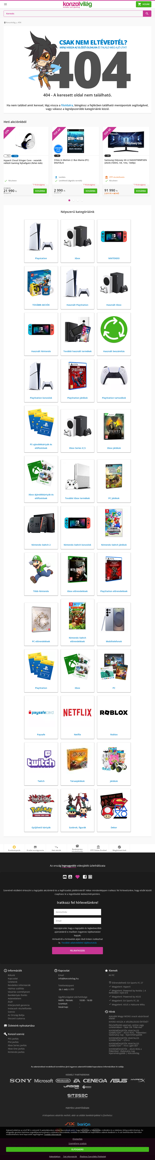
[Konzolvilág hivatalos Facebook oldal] (85, 877)
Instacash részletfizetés (19, 1008)
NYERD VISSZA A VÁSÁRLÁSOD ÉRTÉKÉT (128, 1021)
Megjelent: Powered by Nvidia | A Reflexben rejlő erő (127, 991)
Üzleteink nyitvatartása (21, 1025)
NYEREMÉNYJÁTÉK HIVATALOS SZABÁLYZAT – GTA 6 (124, 1039)
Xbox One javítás (16, 1048)
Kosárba (40, 190)
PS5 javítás (13, 1038)
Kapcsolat (13, 978)
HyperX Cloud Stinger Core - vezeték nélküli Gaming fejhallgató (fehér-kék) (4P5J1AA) (23, 163)
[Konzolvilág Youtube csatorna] (70, 877)
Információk (15, 970)
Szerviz (11, 1011)
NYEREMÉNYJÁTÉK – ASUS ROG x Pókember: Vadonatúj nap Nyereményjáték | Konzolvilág (125, 1051)
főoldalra (67, 105)
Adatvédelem (14, 998)
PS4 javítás (13, 1042)
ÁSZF (10, 1001)
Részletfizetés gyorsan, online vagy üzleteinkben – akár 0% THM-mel (126, 1026)
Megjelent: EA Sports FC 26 (124, 1000)
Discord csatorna (16, 1018)
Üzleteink (12, 981)
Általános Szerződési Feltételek (93, 1156)
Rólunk (11, 975)
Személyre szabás (78, 1143)
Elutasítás (77, 1139)
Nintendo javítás (16, 1052)
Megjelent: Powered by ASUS (125, 996)
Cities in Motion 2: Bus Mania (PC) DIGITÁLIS (71, 161)
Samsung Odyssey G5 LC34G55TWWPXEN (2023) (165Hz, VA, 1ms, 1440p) (125, 161)
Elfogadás (77, 1149)
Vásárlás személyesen (19, 991)
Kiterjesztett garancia (19, 1005)
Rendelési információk (19, 985)
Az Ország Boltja (16, 1015)
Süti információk (70, 1156)
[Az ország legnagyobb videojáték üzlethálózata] (77, 4)
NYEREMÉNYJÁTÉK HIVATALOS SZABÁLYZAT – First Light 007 (124, 1044)
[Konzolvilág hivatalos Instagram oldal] (90, 877)
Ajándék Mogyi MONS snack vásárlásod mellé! (129, 1017)
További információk (52, 1134)
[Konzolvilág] (77, 860)
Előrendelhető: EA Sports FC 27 (126, 982)
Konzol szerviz (16, 1034)
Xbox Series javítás (17, 1045)
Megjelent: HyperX (119, 986)
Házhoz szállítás (16, 988)
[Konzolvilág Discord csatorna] (65, 877)
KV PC (112, 975)
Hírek (112, 1012)
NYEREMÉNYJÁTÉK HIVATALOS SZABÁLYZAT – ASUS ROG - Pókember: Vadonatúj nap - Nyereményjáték (128, 1032)
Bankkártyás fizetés (17, 995)
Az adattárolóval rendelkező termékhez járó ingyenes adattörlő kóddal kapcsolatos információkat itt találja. (77, 1067)
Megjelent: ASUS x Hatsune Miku (127, 1004)
